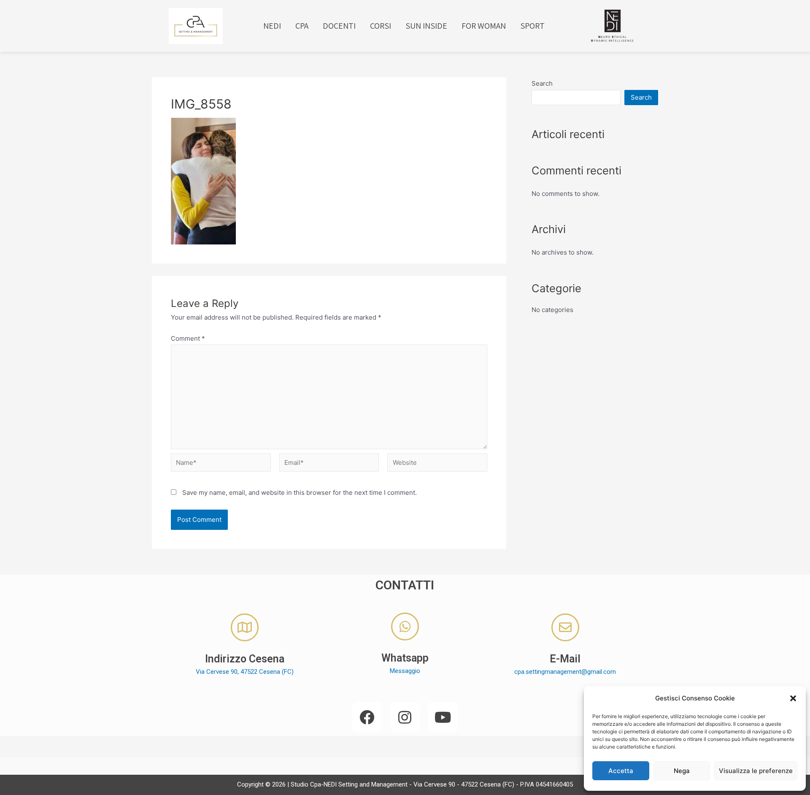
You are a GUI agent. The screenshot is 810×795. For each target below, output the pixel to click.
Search (542, 83)
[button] (793, 698)
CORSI (380, 25)
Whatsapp (405, 658)
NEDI (272, 25)
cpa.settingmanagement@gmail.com (565, 672)
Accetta (620, 771)
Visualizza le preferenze (756, 771)
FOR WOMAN (484, 25)
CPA (301, 25)
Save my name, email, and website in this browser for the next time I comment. (299, 492)
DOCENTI (339, 25)
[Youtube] (443, 717)
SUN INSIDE (426, 25)
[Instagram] (405, 717)
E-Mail (565, 659)
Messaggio (405, 671)
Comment (188, 338)
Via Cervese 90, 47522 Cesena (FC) (245, 672)
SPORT (532, 25)
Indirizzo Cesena (244, 659)
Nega (682, 771)
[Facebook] (367, 717)
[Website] (437, 464)
